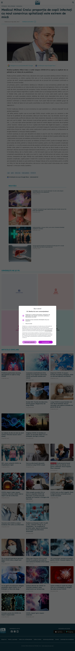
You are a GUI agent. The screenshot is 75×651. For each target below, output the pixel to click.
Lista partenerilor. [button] (48, 330)
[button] (37, 324)
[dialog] (37, 325)
